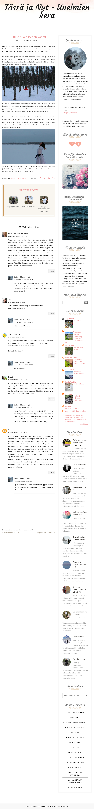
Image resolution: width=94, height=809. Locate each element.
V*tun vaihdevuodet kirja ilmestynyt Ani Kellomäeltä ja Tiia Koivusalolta (75, 420)
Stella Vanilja (70, 382)
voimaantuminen (75, 763)
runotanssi (75, 743)
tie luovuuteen (75, 758)
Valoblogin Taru (15, 334)
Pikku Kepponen (71, 331)
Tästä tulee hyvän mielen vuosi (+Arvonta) (80, 442)
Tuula (10, 299)
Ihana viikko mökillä (78, 348)
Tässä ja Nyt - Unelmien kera (47, 11)
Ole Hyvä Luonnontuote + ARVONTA (79, 589)
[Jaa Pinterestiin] (49, 178)
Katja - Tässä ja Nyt (22, 277)
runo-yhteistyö (75, 738)
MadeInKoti (70, 370)
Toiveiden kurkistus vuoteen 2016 (80, 564)
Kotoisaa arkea (71, 358)
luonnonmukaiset (75, 728)
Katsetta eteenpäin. (72, 408)
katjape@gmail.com (69, 113)
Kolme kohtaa (78, 637)
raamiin (75, 733)
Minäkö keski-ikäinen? (74, 416)
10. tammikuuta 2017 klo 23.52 (17, 236)
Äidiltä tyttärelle (79, 465)
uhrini (67, 413)
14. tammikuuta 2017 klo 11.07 (17, 432)
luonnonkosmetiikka (75, 723)
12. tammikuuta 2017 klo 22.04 (17, 379)
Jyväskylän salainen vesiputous (78, 398)
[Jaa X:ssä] (44, 178)
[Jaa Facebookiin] (40, 178)
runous (75, 748)
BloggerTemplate (63, 806)
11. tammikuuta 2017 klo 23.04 (23, 280)
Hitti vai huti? (79, 384)
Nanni (10, 377)
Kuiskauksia (70, 394)
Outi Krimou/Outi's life (18, 234)
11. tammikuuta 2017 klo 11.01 (17, 302)
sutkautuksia (70, 345)
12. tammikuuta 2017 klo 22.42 (23, 407)
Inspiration (69, 319)
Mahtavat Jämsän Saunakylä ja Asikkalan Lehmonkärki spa (74, 338)
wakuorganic (75, 788)
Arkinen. (68, 406)
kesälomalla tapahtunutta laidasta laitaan (79, 361)
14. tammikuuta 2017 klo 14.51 (23, 481)
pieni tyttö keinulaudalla (75, 411)
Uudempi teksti (11, 532)
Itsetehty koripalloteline (79, 373)
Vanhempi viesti (45, 532)
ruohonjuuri (75, 753)
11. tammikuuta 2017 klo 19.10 (17, 337)
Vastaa (52, 271)
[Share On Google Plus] (53, 178)
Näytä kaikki (84, 424)
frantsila (75, 718)
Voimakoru (78, 321)
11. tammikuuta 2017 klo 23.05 (23, 322)
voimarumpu (75, 767)
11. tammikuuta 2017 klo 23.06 (23, 365)
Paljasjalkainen (79, 659)
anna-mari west (75, 713)
